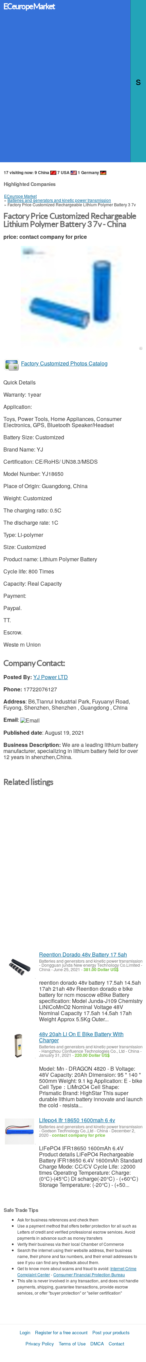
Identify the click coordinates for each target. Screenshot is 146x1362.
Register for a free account (61, 1332)
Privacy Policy (39, 1343)
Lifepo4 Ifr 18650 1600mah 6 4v (77, 1120)
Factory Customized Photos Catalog (64, 363)
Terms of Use (72, 1343)
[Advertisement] (73, 89)
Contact (116, 1343)
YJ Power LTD (50, 677)
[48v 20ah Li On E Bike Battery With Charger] (19, 1045)
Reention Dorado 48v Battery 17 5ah (83, 954)
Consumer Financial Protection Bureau (89, 1274)
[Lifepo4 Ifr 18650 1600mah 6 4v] (19, 1131)
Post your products (111, 1332)
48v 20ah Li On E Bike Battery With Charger (81, 1037)
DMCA (97, 1343)
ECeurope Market (29, 6)
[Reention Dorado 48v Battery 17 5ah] (19, 965)
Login (25, 1332)
